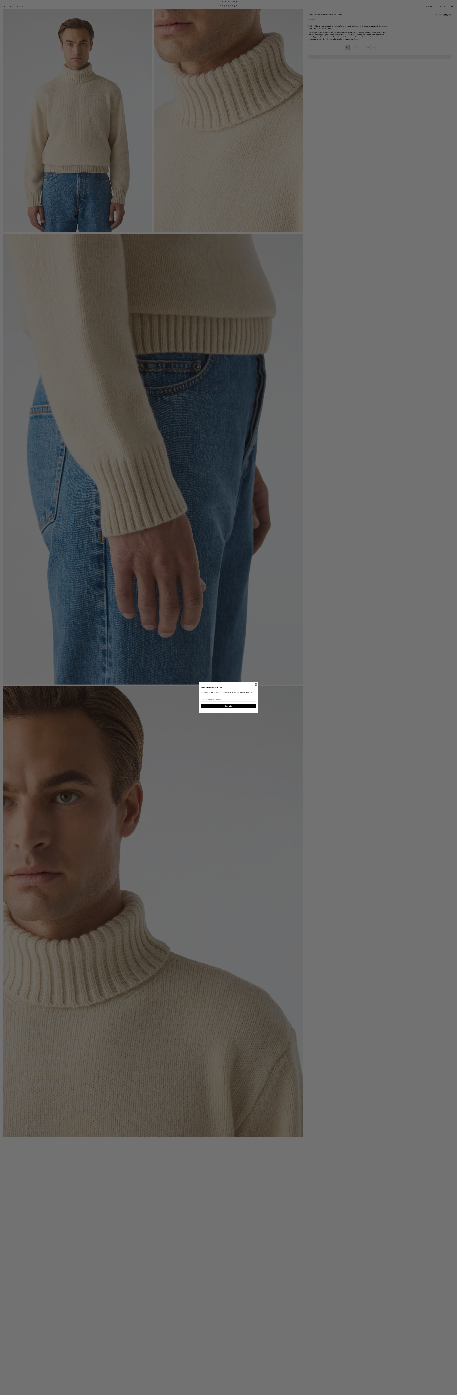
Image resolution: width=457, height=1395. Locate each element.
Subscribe (228, 706)
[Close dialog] (256, 684)
